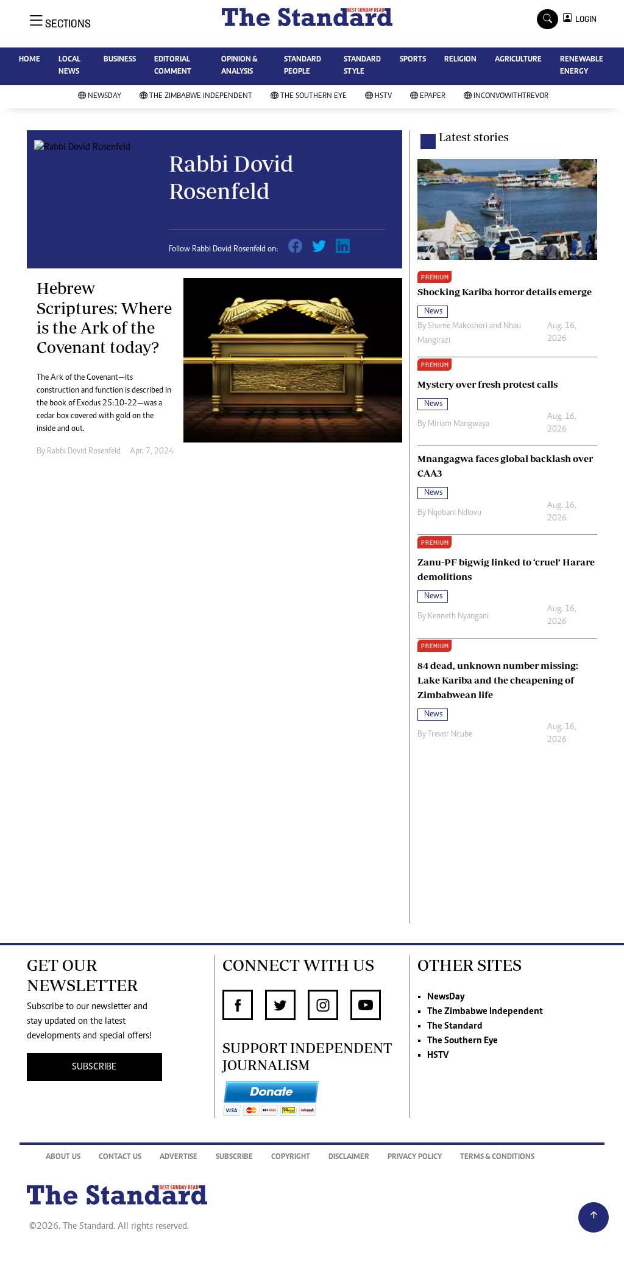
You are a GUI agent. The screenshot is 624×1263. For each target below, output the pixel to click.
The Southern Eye (313, 96)
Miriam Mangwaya (458, 424)
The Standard (455, 1026)
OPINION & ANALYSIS (239, 66)
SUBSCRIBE (94, 1067)
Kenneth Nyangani (458, 616)
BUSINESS (120, 60)
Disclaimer (348, 1157)
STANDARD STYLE (362, 66)
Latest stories (474, 137)
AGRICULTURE (518, 60)
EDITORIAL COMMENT (172, 66)
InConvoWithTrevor (510, 96)
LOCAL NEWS (69, 66)
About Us (63, 1157)
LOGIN (584, 19)
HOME (29, 60)
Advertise (178, 1157)
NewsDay (104, 96)
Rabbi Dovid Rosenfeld (84, 451)
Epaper (432, 96)
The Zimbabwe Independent (200, 96)
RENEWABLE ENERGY (581, 66)
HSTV (383, 96)
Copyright (290, 1157)
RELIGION (460, 60)
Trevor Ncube (450, 734)
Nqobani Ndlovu (454, 513)
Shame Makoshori (458, 326)
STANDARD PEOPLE (302, 66)
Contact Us (120, 1157)
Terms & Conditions (497, 1157)
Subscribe (234, 1157)
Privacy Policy (415, 1157)
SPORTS (413, 60)
